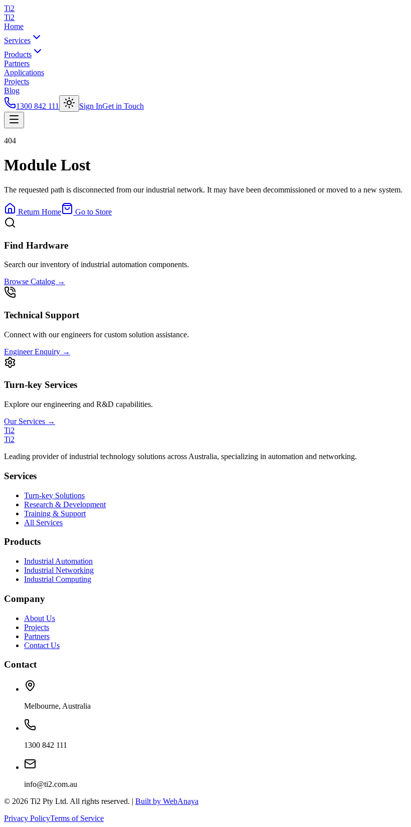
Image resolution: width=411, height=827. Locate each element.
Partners (17, 63)
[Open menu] (14, 120)
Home (14, 26)
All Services (43, 522)
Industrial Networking (59, 570)
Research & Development (65, 504)
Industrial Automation (58, 561)
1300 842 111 (37, 106)
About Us (39, 618)
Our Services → (29, 421)
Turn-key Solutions (54, 495)
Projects (16, 81)
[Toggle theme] (69, 103)
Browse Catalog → (34, 281)
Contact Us (42, 645)
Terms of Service (77, 818)
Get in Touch (123, 106)
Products (18, 54)
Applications (24, 72)
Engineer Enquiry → (37, 351)
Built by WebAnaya (166, 801)
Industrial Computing (57, 579)
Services (17, 40)
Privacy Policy (27, 818)
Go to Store (92, 212)
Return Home (38, 212)
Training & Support (55, 513)
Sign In (90, 106)
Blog (12, 90)
